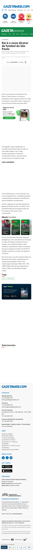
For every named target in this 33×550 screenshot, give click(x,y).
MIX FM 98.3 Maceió (7, 436)
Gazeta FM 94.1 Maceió (8, 440)
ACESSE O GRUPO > (9, 117)
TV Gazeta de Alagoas (8, 438)
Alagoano (4, 34)
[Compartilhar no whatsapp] (13, 547)
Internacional (24, 34)
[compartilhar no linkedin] (21, 547)
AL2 (28, 10)
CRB (13, 34)
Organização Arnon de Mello (10, 449)
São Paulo (10, 278)
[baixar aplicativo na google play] (7, 296)
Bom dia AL (20, 10)
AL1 (25, 10)
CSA (9, 34)
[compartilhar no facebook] (17, 547)
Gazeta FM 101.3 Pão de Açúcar (11, 445)
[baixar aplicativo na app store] (14, 296)
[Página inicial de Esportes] (12, 30)
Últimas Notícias (12, 10)
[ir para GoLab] (21, 539)
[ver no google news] (29, 547)
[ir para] (7, 467)
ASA (17, 34)
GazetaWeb (5, 443)
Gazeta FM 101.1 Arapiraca (10, 442)
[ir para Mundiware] (8, 540)
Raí (3, 278)
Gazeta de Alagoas (7, 434)
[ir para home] (16, 6)
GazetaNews (5, 447)
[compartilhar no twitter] (9, 547)
